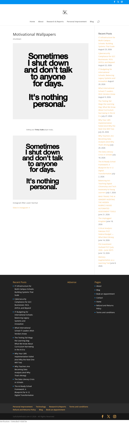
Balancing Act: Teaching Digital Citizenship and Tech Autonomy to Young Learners (107, 186)
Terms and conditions (105, 312)
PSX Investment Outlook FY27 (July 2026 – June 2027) (106, 247)
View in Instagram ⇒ (21, 207)
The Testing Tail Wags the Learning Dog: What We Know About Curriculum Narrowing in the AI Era (24, 343)
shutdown (17, 39)
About (40, 22)
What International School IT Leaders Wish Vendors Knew (106, 91)
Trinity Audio (39, 130)
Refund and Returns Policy (24, 409)
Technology (41, 406)
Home (32, 22)
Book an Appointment (105, 294)
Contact (99, 298)
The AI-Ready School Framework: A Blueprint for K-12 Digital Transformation (107, 167)
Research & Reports (55, 22)
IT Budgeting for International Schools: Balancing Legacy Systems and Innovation (106, 75)
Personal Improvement (77, 22)
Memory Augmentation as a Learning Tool (106, 260)
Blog (92, 22)
